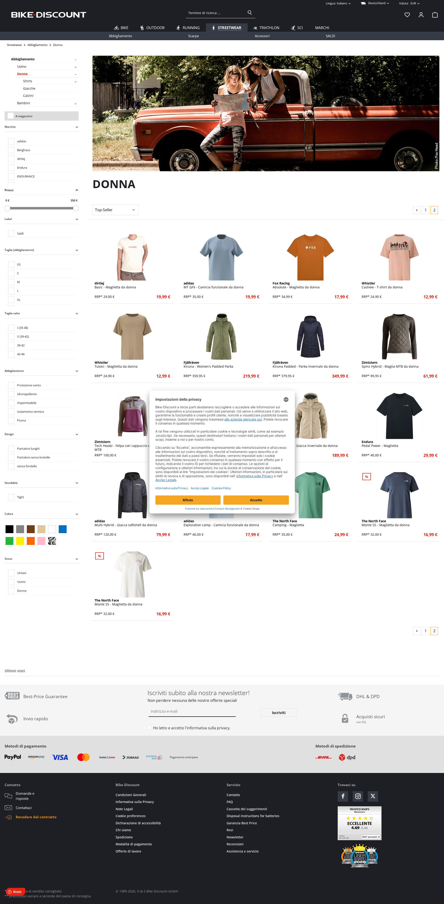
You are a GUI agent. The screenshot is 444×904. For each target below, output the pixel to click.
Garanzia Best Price (242, 823)
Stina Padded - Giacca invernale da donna (305, 444)
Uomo (21, 66)
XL (19, 300)
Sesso (8, 559)
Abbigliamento (23, 59)
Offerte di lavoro (128, 851)
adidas (21, 141)
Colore (9, 514)
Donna (22, 74)
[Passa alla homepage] (48, 15)
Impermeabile (26, 403)
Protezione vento (29, 385)
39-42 (21, 345)
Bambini (23, 103)
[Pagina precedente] (416, 210)
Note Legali (124, 809)
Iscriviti (279, 712)
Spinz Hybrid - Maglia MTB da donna (390, 365)
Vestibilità (11, 483)
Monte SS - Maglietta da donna (386, 523)
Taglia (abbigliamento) (19, 250)
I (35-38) (22, 328)
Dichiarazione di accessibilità (138, 823)
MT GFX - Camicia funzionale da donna (214, 285)
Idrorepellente (27, 394)
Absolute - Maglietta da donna (296, 285)
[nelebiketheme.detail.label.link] (132, 257)
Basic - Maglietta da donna (115, 285)
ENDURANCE (26, 176)
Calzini (28, 95)
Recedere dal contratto (36, 817)
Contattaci (24, 807)
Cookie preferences (131, 816)
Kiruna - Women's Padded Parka (208, 365)
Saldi (20, 233)
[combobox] (215, 12)
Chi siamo (123, 830)
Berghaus (23, 150)
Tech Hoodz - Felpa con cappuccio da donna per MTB (132, 446)
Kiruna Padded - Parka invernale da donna (306, 365)
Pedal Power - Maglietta (380, 444)
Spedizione (124, 837)
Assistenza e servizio (243, 851)
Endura (22, 167)
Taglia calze (12, 313)
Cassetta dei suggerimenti (247, 809)
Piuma (21, 420)
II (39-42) (23, 336)
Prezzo (9, 190)
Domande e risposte (25, 796)
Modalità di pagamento (134, 844)
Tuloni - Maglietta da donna (116, 365)
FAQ (230, 802)
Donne (21, 591)
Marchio (10, 127)
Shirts (27, 81)
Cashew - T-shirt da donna (382, 285)
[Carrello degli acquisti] (433, 14)
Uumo (21, 582)
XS (19, 264)
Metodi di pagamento (25, 746)
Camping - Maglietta (288, 523)
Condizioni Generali (131, 795)
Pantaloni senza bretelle (33, 457)
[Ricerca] (249, 12)
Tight (20, 497)
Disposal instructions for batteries (253, 816)
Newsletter (235, 837)
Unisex (21, 573)
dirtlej (21, 159)
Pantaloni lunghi (28, 448)
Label (8, 219)
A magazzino (23, 116)
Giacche (29, 88)
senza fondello (27, 466)
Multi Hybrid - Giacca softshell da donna (126, 523)
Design (9, 434)
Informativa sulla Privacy (135, 802)
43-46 (21, 354)
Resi (230, 830)
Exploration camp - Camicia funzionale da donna (221, 523)
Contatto (233, 795)
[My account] (421, 14)
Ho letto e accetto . (191, 727)
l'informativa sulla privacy (207, 727)
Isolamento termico (30, 411)
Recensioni (235, 844)
